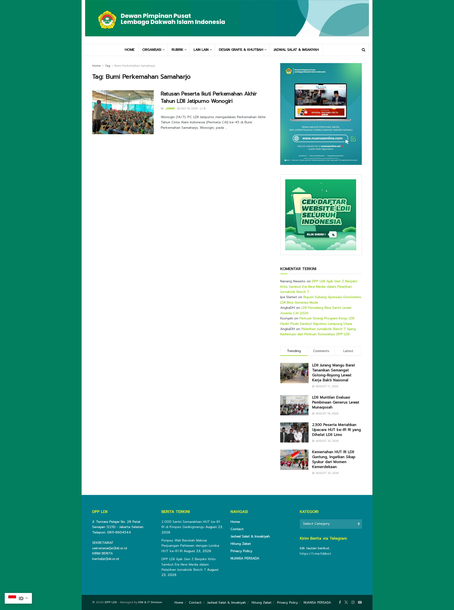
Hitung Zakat (241, 543)
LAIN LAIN (201, 49)
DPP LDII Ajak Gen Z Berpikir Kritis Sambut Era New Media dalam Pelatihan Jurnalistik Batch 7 (318, 286)
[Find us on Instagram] (353, 602)
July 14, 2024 (188, 109)
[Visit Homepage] (227, 21)
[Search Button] (363, 50)
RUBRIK (177, 49)
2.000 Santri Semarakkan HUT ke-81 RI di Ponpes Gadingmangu (191, 524)
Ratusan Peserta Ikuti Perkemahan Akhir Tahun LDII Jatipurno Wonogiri (209, 97)
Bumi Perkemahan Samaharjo (134, 66)
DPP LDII (111, 602)
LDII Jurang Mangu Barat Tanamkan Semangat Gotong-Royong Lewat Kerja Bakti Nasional (333, 373)
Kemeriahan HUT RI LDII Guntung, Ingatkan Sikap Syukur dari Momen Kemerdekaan (333, 459)
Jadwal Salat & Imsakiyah (250, 536)
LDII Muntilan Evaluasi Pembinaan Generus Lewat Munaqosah (335, 402)
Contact (237, 529)
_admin (170, 109)
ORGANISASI (151, 49)
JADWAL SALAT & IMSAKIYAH (296, 49)
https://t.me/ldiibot (315, 553)
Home (96, 66)
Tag (107, 66)
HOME (130, 49)
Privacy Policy (241, 551)
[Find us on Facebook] (340, 602)
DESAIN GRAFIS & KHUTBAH (241, 49)
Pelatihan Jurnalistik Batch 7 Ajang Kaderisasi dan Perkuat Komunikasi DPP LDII (318, 331)
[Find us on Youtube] (360, 602)
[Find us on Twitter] (346, 602)
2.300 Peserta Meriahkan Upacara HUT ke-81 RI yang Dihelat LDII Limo (336, 429)
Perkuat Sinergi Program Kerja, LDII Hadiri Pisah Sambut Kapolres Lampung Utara (317, 321)
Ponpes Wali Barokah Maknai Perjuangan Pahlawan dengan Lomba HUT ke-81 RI (190, 546)
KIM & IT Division (150, 602)
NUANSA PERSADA (245, 558)
